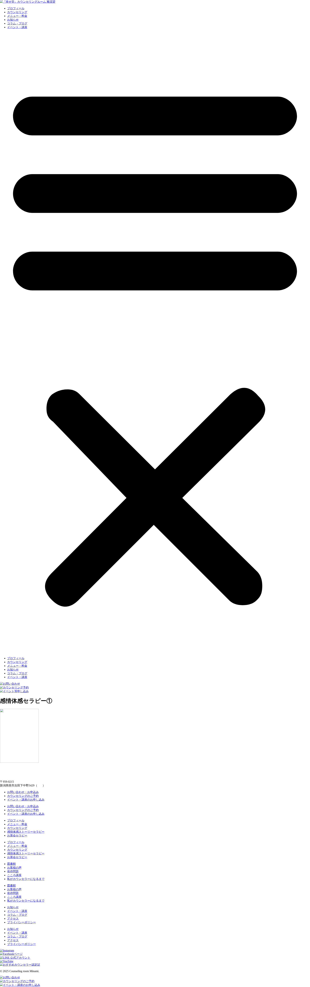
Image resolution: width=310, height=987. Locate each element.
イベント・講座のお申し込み (25, 799)
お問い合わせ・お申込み (23, 792)
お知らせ (13, 19)
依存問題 (13, 871)
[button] (155, 343)
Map (40, 785)
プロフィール (15, 8)
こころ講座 (14, 875)
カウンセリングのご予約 (23, 795)
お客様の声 (14, 867)
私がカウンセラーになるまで (25, 878)
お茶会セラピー (17, 835)
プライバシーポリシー (21, 922)
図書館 (11, 863)
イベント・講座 (17, 27)
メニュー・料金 (17, 15)
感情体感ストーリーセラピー (25, 831)
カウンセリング (17, 12)
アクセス (13, 918)
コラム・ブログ (17, 23)
